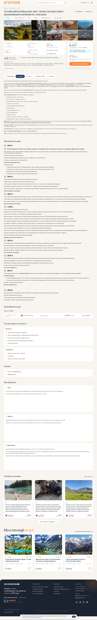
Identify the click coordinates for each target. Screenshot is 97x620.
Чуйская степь (30, 63)
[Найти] (65, 2)
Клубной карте (17, 371)
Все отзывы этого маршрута (47, 521)
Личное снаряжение (37, 593)
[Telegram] (80, 602)
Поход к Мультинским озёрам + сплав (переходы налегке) (18, 560)
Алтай (9, 557)
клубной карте (73, 47)
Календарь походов (37, 589)
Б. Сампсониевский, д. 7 (80, 588)
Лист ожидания (86, 315)
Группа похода (9, 68)
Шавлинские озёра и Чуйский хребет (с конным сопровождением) (48, 560)
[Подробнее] (29, 568)
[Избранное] (91, 2)
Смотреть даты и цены (81, 64)
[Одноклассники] (83, 602)
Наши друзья (57, 593)
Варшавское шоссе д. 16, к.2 (82, 595)
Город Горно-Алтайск (9, 63)
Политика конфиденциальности (62, 589)
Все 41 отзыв (12, 59)
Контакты (56, 591)
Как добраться (52, 53)
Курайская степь (27, 65)
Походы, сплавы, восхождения (40, 587)
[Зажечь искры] (93, 583)
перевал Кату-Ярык (58, 63)
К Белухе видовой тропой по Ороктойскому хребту (75, 560)
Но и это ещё (19, 530)
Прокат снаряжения (37, 591)
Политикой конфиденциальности (35, 617)
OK (73, 616)
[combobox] (49, 2)
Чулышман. (54, 86)
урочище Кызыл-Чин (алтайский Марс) (44, 63)
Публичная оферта (58, 587)
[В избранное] (29, 536)
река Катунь (17, 63)
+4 (17, 563)
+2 (74, 563)
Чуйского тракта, (24, 83)
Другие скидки (12, 374)
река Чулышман (7, 65)
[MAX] (87, 602)
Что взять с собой (52, 50)
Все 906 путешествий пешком (83, 531)
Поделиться (89, 11)
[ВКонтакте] (76, 602)
